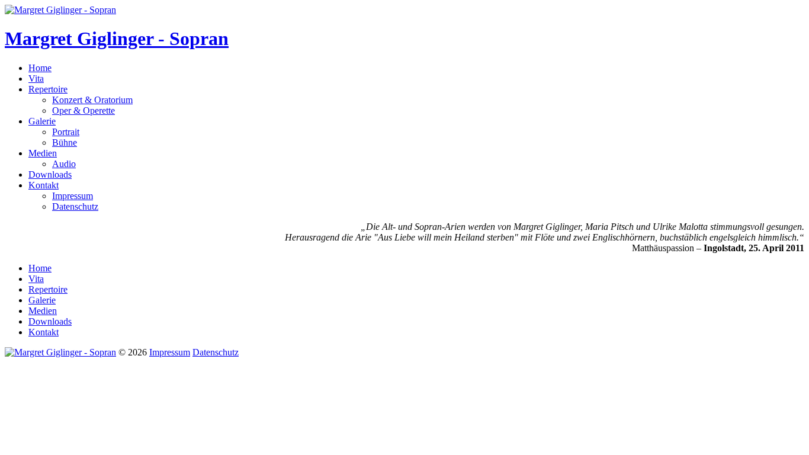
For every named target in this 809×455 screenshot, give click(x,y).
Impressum (72, 196)
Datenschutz (75, 206)
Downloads (50, 174)
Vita (36, 78)
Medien (42, 153)
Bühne (64, 142)
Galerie (42, 121)
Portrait (65, 132)
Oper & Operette (83, 110)
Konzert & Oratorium (92, 100)
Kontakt (43, 185)
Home (40, 68)
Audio (64, 164)
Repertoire (48, 89)
